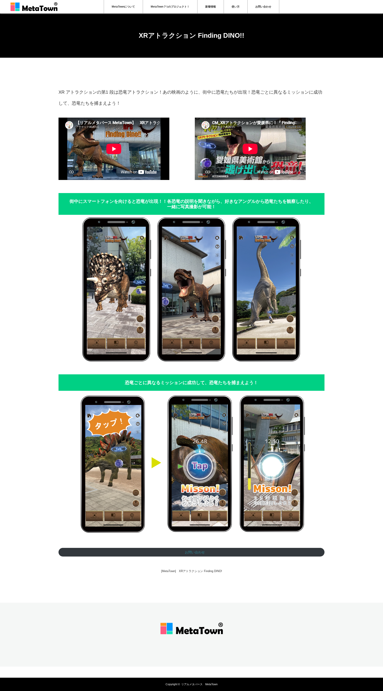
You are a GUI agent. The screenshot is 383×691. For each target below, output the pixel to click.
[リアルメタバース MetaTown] (191, 637)
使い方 (236, 6)
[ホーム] (60, 59)
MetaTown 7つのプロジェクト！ (170, 6)
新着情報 (210, 6)
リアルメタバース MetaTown (199, 684)
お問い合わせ (263, 6)
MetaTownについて (123, 6)
